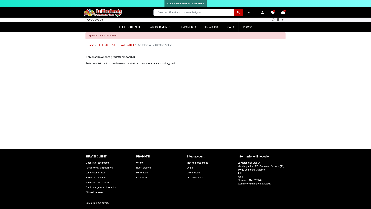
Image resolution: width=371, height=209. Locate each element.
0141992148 (255, 180)
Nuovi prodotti (143, 167)
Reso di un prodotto (96, 177)
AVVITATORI (127, 45)
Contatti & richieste (95, 172)
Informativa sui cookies (97, 182)
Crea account (193, 172)
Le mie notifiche (195, 177)
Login (190, 167)
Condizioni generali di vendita (101, 187)
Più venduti (142, 172)
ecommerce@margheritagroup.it (254, 183)
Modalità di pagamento (97, 162)
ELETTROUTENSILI (107, 45)
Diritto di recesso (94, 192)
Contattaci (141, 177)
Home (91, 45)
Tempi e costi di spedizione (99, 167)
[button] (283, 12)
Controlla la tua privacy (97, 203)
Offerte (139, 162)
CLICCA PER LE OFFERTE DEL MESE (185, 3)
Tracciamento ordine (197, 162)
